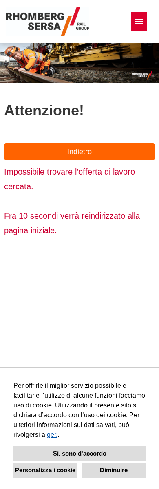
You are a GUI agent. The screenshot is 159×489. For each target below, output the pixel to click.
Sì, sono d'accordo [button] (79, 453)
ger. (52, 434)
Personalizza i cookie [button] (45, 470)
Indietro (79, 152)
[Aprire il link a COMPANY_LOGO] (47, 21)
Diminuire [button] (114, 470)
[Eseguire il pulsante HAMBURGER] (139, 21)
